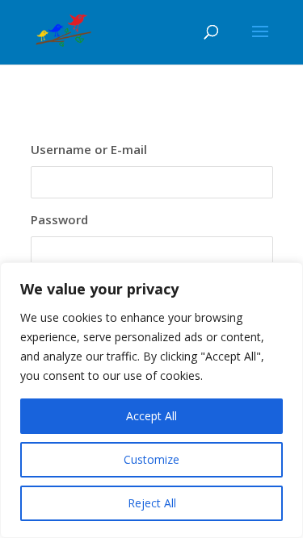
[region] (151, 400)
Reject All (152, 503)
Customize (151, 459)
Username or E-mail (89, 149)
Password (59, 219)
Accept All (151, 415)
